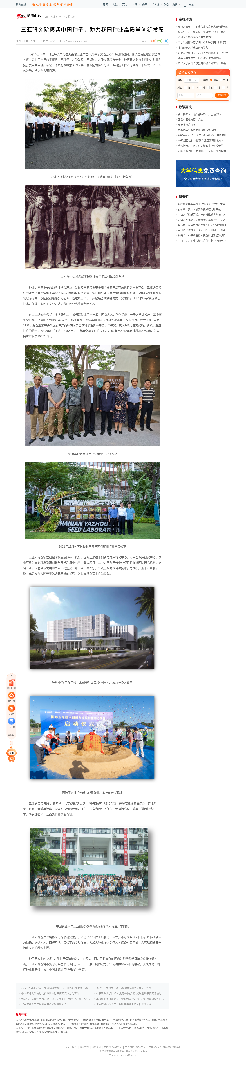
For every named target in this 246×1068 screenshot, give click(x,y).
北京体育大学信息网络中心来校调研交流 (44, 1004)
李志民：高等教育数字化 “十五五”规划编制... (203, 225)
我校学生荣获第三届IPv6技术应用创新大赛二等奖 (123, 988)
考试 (115, 4)
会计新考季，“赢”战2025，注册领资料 (199, 114)
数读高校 (185, 107)
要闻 (105, 4)
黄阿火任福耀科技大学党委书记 (195, 37)
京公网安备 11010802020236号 (164, 1047)
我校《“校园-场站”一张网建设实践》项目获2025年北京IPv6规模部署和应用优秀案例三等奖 (72, 988)
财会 (166, 4)
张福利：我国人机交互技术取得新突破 (199, 209)
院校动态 (70, 16)
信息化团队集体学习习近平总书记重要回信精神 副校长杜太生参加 (58, 998)
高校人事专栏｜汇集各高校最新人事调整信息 (203, 26)
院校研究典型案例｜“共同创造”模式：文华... (202, 204)
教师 (144, 4)
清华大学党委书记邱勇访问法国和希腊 (199, 58)
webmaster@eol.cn (126, 1055)
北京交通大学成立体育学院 (193, 47)
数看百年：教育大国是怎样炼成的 (197, 130)
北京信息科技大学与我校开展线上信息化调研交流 (123, 1004)
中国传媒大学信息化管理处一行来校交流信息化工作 (50, 993)
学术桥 (155, 4)
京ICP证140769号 (113, 1047)
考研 (134, 4)
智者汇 (184, 197)
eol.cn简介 (71, 1047)
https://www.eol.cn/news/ (73, 41)
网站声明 (96, 1047)
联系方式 (84, 1047)
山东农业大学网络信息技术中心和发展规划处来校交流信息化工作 (132, 993)
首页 (47, 16)
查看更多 (11, 735)
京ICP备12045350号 (135, 1047)
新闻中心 (57, 16)
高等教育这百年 (187, 124)
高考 (124, 4)
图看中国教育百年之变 (190, 119)
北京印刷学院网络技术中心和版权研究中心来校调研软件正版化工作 (134, 998)
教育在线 (21, 4)
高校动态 (185, 19)
